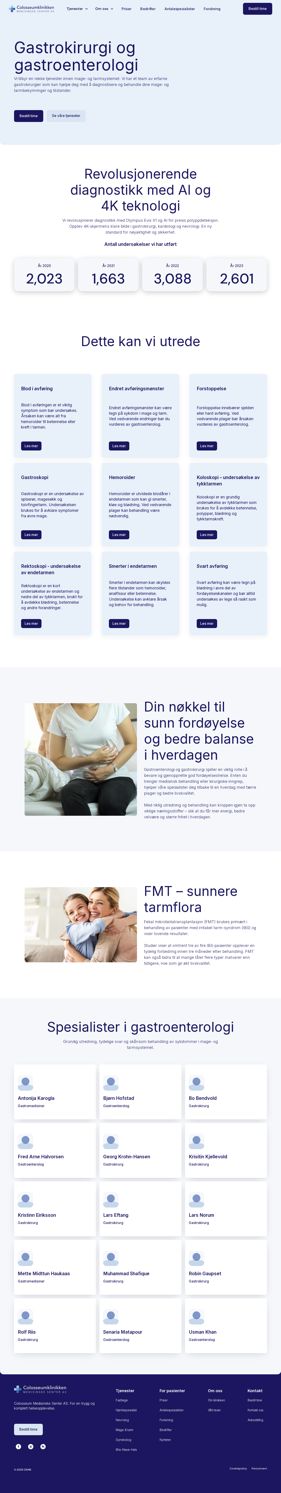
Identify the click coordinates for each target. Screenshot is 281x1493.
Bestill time (258, 8)
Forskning (212, 9)
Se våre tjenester (66, 115)
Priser (127, 9)
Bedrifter (148, 9)
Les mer (31, 446)
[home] (31, 9)
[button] (77, 8)
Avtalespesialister (179, 9)
